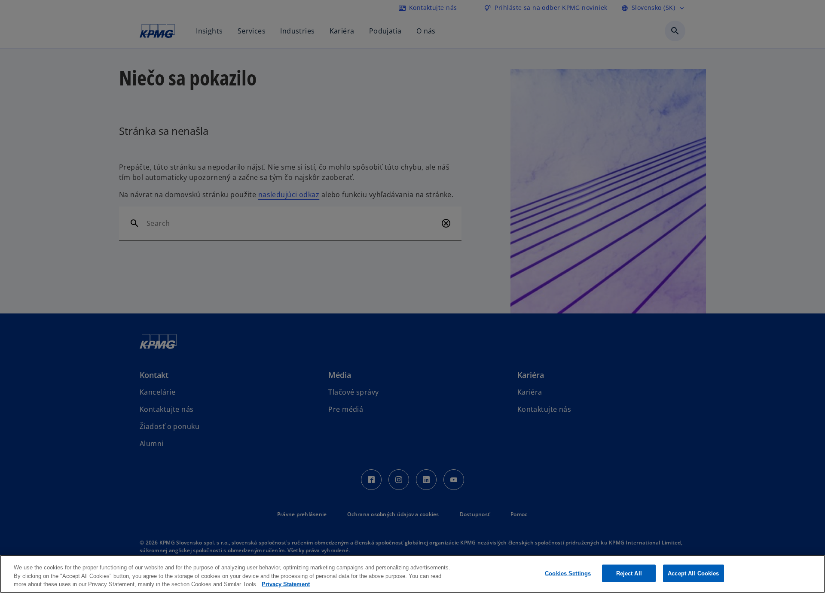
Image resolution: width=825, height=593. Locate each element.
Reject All (629, 573)
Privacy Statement (286, 584)
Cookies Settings (568, 573)
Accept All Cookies (693, 573)
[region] (412, 574)
